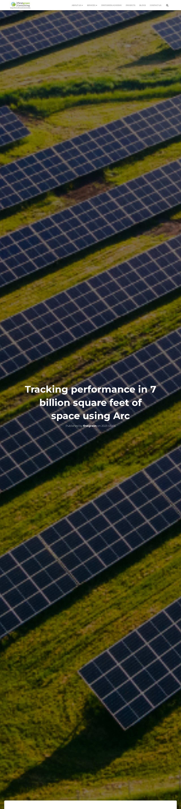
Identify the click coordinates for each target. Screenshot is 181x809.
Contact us (155, 5)
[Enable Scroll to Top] (175, 803)
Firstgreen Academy (111, 5)
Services (91, 5)
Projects (130, 5)
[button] (82, 5)
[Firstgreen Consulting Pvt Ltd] (20, 5)
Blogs (142, 5)
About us (76, 5)
